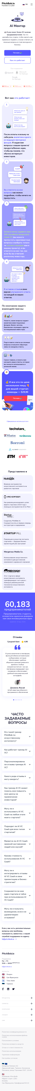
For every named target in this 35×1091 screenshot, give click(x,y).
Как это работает (17, 60)
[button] (31, 4)
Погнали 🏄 (17, 53)
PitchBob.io (8, 953)
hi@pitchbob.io (8, 939)
